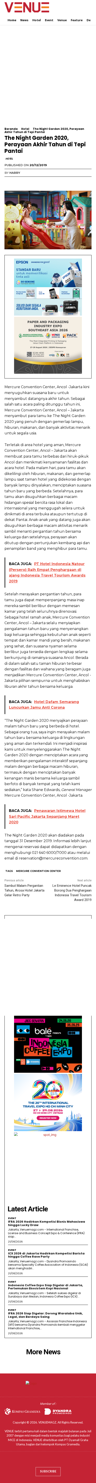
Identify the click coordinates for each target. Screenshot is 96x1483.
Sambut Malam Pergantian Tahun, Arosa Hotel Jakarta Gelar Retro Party (24, 890)
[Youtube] (61, 1460)
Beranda (11, 129)
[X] (19, 181)
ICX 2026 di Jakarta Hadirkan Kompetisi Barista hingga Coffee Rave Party (46, 1255)
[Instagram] (43, 1460)
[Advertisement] (48, 78)
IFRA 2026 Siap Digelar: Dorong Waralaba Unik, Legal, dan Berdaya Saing (45, 1315)
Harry (14, 172)
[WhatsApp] (39, 181)
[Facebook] (8, 181)
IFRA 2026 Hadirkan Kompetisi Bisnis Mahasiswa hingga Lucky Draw (46, 1223)
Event (12, 1218)
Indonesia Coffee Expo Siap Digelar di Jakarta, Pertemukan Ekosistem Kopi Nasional (45, 1286)
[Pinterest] (29, 181)
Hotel (25, 129)
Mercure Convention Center (38, 871)
